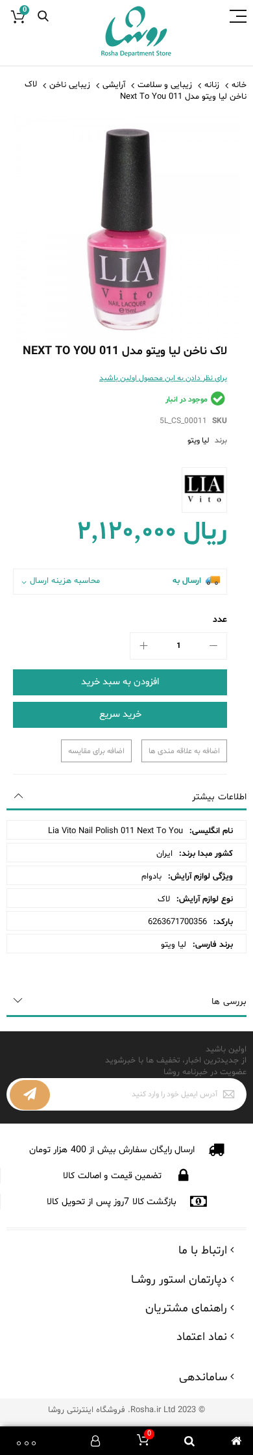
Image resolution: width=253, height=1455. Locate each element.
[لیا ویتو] (204, 490)
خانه (239, 85)
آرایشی (113, 85)
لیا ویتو (198, 440)
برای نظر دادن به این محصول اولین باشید (163, 378)
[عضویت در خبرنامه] (30, 1095)
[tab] (126, 797)
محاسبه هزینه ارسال (65, 581)
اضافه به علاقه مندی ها (184, 751)
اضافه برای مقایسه (96, 751)
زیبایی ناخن (69, 85)
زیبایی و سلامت (165, 85)
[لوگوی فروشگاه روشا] (136, 31)
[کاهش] (213, 646)
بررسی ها (229, 1002)
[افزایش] (143, 646)
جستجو (43, 16)
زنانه (211, 85)
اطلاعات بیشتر (219, 797)
